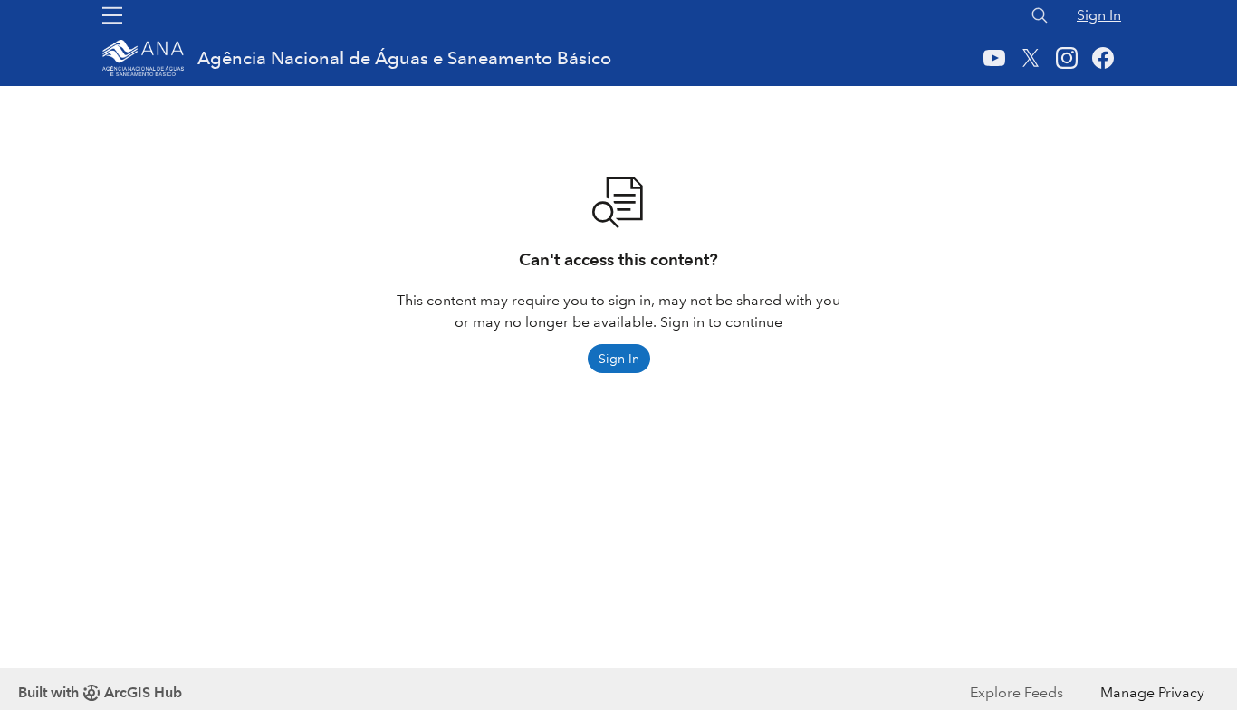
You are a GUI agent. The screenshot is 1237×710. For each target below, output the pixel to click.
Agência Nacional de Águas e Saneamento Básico (404, 58)
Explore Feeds (1016, 692)
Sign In (1099, 15)
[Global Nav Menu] (112, 15)
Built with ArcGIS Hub (100, 692)
